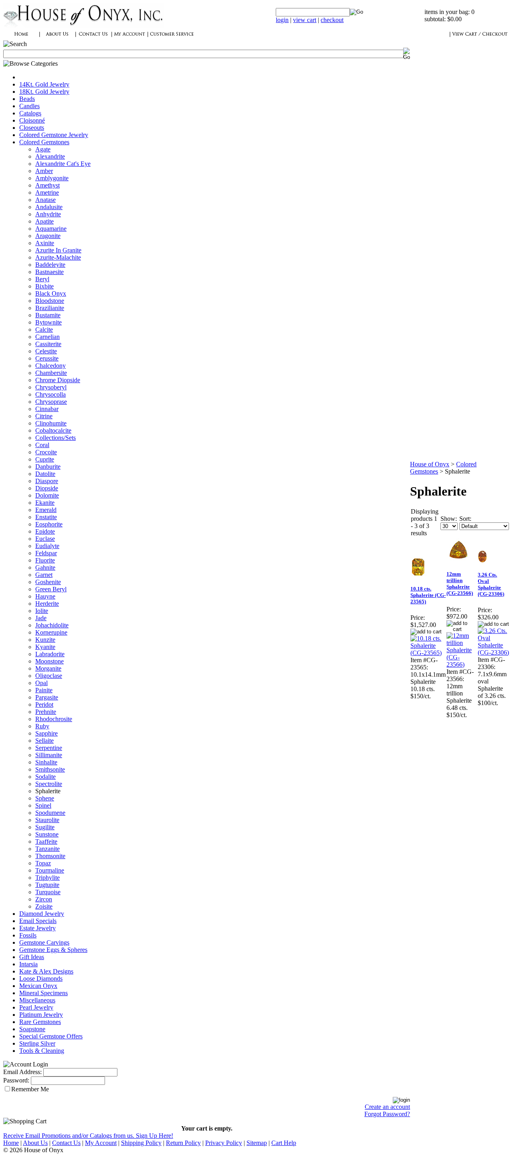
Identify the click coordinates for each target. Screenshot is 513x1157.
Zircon (43, 899)
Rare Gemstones (40, 1021)
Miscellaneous (37, 1000)
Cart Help (283, 1142)
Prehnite (45, 711)
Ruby (42, 726)
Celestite (46, 351)
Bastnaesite (49, 271)
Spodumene (50, 812)
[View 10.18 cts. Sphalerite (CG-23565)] (428, 652)
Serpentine (48, 747)
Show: (448, 518)
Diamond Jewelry (41, 913)
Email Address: (22, 1071)
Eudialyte (47, 545)
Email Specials (38, 920)
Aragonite (48, 235)
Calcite (44, 329)
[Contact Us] (93, 38)
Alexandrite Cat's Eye (63, 163)
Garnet (44, 574)
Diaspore (46, 481)
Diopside (46, 488)
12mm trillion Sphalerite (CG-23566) (459, 583)
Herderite (47, 603)
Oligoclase (48, 675)
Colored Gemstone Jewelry (53, 134)
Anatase (45, 199)
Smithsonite (50, 769)
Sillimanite (48, 755)
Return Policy (183, 1142)
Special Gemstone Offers (51, 1036)
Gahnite (45, 567)
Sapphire (46, 733)
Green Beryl (51, 589)
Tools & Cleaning (41, 1050)
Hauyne (45, 596)
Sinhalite (46, 762)
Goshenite (48, 581)
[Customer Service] (171, 38)
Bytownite (48, 322)
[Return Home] (83, 25)
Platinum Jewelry (41, 1014)
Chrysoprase (51, 401)
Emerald (46, 509)
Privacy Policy (223, 1142)
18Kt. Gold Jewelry (44, 91)
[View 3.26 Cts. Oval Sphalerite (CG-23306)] (493, 652)
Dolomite (47, 495)
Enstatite (46, 517)
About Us (35, 1142)
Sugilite (45, 827)
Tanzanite (47, 848)
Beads (27, 98)
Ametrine (47, 192)
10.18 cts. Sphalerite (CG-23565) (428, 595)
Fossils (27, 935)
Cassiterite (48, 344)
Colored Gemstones (44, 142)
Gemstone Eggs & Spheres (53, 949)
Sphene (44, 798)
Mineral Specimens (43, 993)
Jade (40, 618)
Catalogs (30, 113)
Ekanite (45, 502)
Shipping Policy (141, 1142)
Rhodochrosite (53, 719)
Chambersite (51, 372)
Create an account (387, 1106)
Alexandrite (50, 156)
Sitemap (256, 1142)
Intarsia (28, 964)
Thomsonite (50, 856)
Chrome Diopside (57, 380)
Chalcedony (50, 365)
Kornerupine (51, 632)
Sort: (465, 518)
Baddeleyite (50, 264)
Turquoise (48, 892)
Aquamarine (51, 228)
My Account (101, 1142)
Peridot (44, 704)
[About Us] (57, 38)
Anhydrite (48, 214)
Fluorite (45, 560)
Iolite (41, 610)
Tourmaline (49, 870)
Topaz (43, 863)
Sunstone (47, 834)
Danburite (48, 466)
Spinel (43, 805)
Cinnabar (47, 408)
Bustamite (48, 315)
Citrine (44, 416)
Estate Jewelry (37, 928)
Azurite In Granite (58, 250)
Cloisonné (32, 120)
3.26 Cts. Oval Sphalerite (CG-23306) (491, 584)
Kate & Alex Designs (46, 971)
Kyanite (45, 646)
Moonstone (49, 661)
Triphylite (47, 877)
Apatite (44, 221)
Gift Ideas (31, 956)
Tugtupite (47, 884)
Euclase (45, 538)
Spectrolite (48, 783)
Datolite (45, 473)
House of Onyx (429, 464)
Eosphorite (49, 524)
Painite (44, 690)
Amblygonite (52, 178)
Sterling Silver (37, 1043)
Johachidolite (52, 625)
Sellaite (44, 740)
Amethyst (47, 185)
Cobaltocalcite (53, 430)
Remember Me (30, 1089)
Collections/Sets (55, 437)
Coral (42, 444)
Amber (44, 170)
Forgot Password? (387, 1114)
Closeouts (31, 127)
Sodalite (45, 776)
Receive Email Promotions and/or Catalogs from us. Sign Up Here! (88, 1135)
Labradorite (50, 654)
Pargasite (46, 697)
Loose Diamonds (41, 978)
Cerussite (47, 358)
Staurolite (47, 819)
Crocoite (46, 452)
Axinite (44, 243)
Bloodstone (49, 300)
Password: (16, 1080)
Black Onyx (50, 293)
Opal (41, 682)
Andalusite (49, 207)
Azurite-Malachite (58, 257)
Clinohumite (51, 423)
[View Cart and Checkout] (480, 38)
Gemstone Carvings (44, 942)
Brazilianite (49, 307)
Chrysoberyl (51, 387)
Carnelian (47, 336)
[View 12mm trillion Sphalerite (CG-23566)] (461, 664)
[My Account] (129, 38)
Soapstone (32, 1029)
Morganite (48, 668)
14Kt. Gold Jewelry (44, 84)
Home (11, 1142)
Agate (42, 149)
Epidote (45, 531)
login (282, 19)
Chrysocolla (50, 394)
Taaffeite (46, 841)
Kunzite (45, 639)
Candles (29, 106)
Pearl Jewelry (36, 1007)
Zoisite (44, 906)
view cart (304, 19)
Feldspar (46, 553)
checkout (332, 19)
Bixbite (44, 286)
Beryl (42, 279)
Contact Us (66, 1142)
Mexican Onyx (38, 985)
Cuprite (44, 459)
